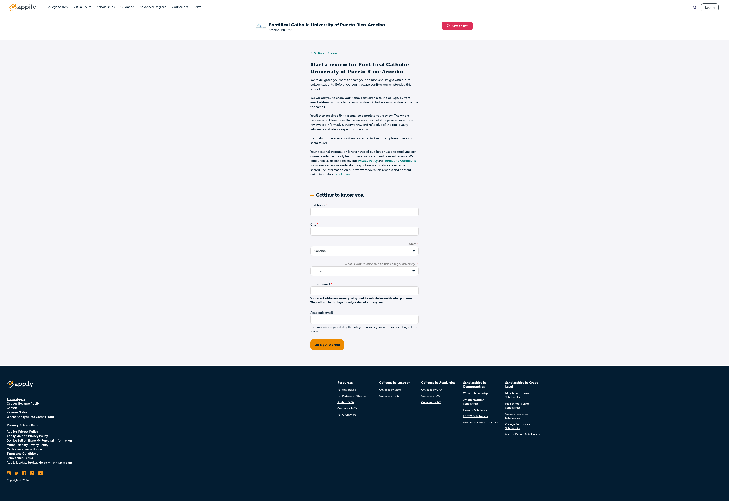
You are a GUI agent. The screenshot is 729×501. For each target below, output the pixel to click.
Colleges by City (389, 396)
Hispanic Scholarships (476, 410)
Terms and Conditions (400, 160)
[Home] (22, 7)
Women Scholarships (476, 393)
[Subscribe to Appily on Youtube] (40, 473)
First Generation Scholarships (481, 422)
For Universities (346, 389)
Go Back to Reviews (325, 53)
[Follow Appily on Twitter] (16, 473)
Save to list (460, 26)
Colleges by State (390, 389)
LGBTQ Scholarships (475, 416)
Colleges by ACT (431, 396)
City (313, 224)
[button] (449, 25)
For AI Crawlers (346, 414)
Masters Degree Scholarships (522, 434)
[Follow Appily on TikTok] (32, 473)
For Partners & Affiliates (351, 396)
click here (343, 174)
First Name (317, 205)
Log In (710, 7)
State (413, 243)
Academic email (321, 312)
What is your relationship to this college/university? (381, 264)
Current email (320, 284)
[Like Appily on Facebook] (24, 473)
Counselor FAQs (347, 408)
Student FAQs (345, 402)
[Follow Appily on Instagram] (9, 473)
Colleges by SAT (431, 402)
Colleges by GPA (431, 389)
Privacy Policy (368, 160)
